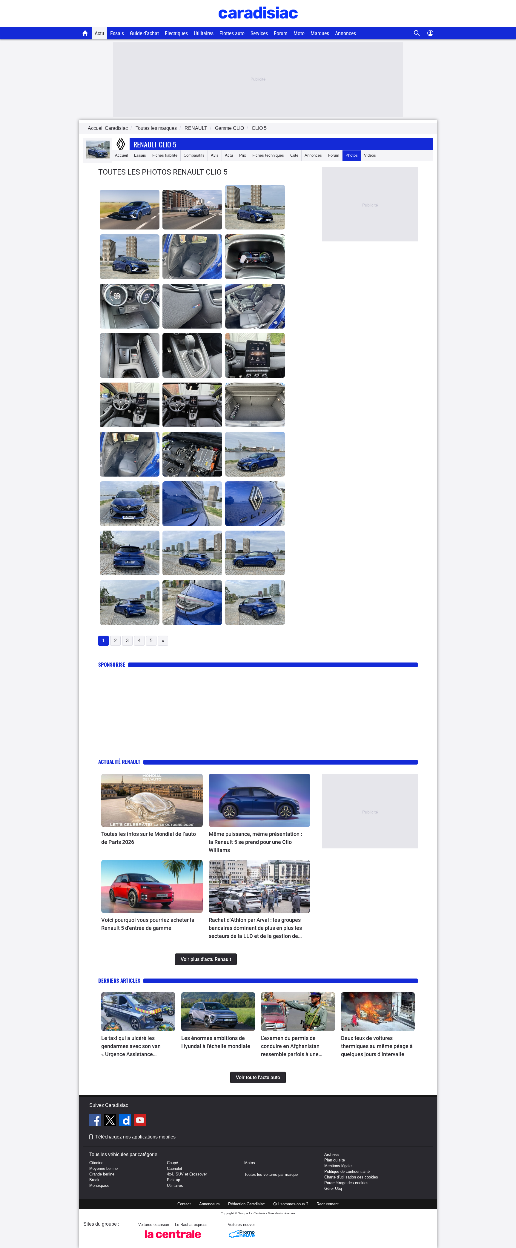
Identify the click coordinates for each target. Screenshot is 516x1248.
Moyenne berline (103, 1168)
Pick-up (173, 1180)
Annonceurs (209, 1204)
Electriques (176, 33)
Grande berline (101, 1174)
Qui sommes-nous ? (290, 1204)
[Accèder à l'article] (152, 800)
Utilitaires (204, 33)
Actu (99, 33)
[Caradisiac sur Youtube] (140, 1121)
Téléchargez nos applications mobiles (135, 1136)
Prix (242, 155)
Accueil (121, 155)
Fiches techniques (268, 155)
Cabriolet (174, 1168)
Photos (351, 155)
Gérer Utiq (333, 1188)
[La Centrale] (173, 1240)
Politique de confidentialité (347, 1171)
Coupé (172, 1163)
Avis (215, 155)
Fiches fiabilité (164, 155)
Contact (184, 1204)
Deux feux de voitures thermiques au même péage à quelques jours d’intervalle (377, 1046)
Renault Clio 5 (154, 144)
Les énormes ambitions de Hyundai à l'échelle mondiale (215, 1042)
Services (259, 33)
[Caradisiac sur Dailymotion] (126, 1121)
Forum (281, 33)
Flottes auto (232, 33)
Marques (320, 33)
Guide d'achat (144, 33)
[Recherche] (417, 33)
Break (94, 1180)
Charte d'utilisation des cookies (351, 1177)
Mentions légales (339, 1166)
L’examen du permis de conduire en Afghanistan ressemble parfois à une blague (290, 1046)
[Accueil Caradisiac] (85, 33)
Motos (249, 1163)
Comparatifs (194, 155)
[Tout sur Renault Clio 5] (98, 157)
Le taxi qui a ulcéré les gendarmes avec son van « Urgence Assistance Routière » (131, 1046)
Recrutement (328, 1204)
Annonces (345, 33)
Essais (117, 33)
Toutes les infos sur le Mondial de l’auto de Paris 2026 (148, 838)
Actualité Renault (119, 761)
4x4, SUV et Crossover (187, 1174)
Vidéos (370, 155)
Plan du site (334, 1160)
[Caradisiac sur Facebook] (96, 1121)
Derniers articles (119, 980)
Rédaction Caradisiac (246, 1204)
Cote (294, 155)
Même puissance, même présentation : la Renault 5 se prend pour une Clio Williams (255, 842)
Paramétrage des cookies (346, 1183)
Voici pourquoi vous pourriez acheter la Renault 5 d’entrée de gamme (147, 924)
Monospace (99, 1185)
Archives (332, 1154)
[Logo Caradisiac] (258, 24)
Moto (299, 33)
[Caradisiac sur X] (111, 1121)
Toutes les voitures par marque (271, 1174)
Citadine (96, 1163)
